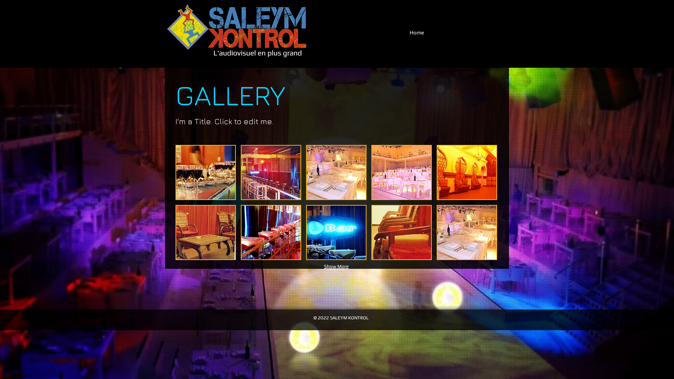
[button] (206, 172)
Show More (336, 266)
